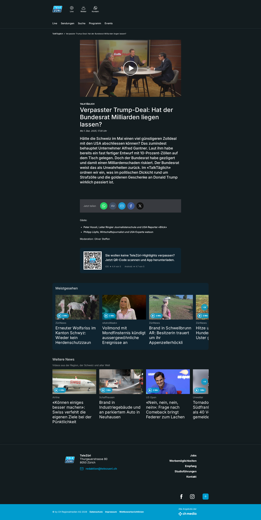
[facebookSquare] (181, 497)
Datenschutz (96, 511)
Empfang (191, 466)
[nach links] (56, 307)
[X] (140, 206)
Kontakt (191, 476)
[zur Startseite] (57, 9)
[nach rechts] (204, 307)
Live (54, 23)
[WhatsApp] (103, 206)
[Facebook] (131, 206)
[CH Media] (188, 513)
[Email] (122, 206)
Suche (81, 23)
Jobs (193, 455)
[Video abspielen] (130, 68)
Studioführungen (186, 471)
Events (109, 23)
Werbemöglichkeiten (183, 460)
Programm (95, 23)
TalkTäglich (57, 34)
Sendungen (67, 23)
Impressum (111, 511)
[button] (112, 206)
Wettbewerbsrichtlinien (131, 511)
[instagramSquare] (192, 497)
